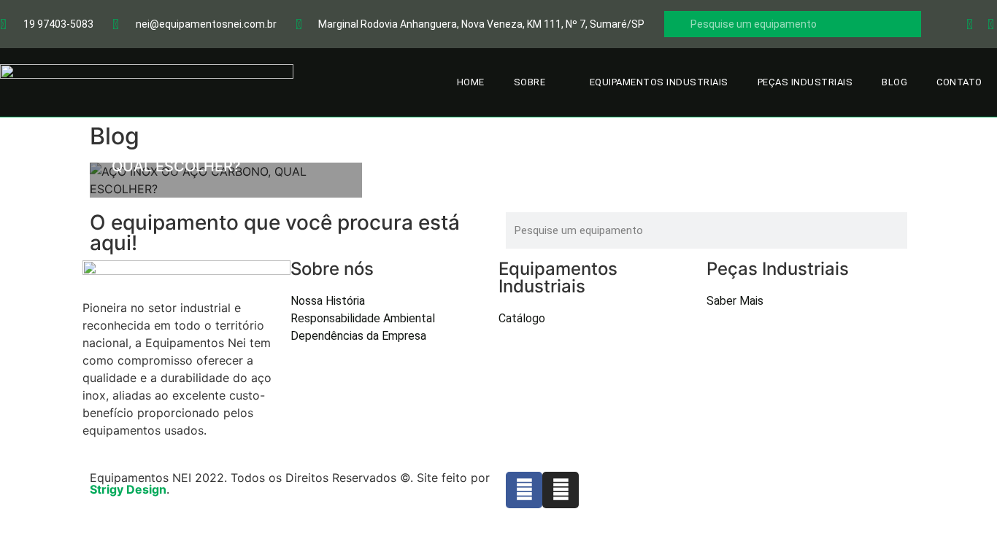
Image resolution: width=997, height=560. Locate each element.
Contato (959, 82)
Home (471, 82)
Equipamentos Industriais (659, 82)
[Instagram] (560, 490)
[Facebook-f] (524, 490)
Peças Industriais (805, 82)
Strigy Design (128, 489)
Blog (894, 82)
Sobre (530, 82)
